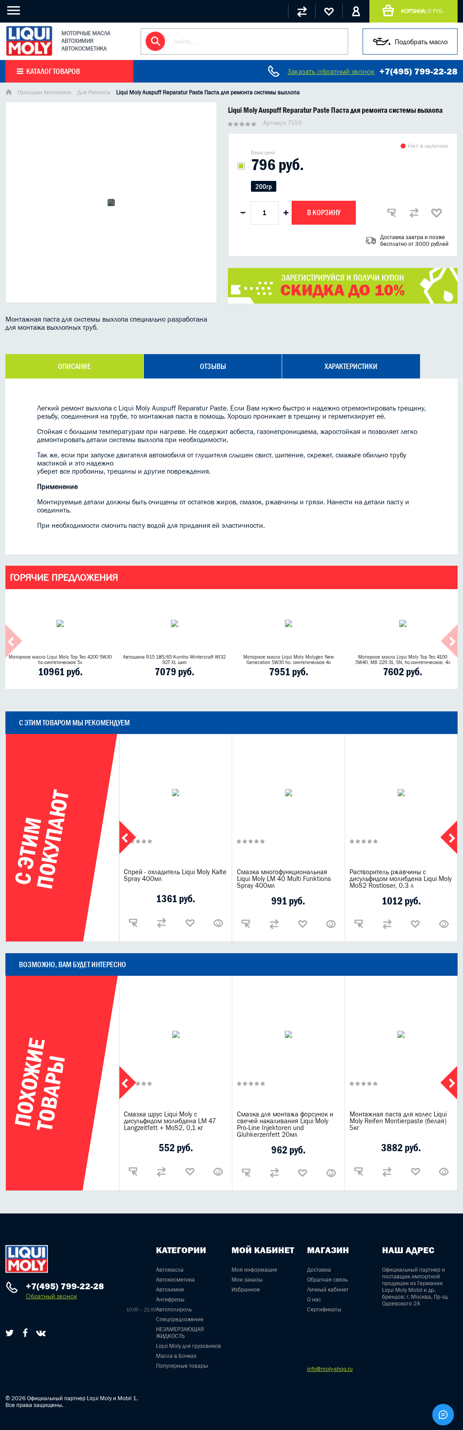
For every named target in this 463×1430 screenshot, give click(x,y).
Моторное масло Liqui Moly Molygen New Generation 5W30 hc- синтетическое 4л (288, 659)
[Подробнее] (218, 923)
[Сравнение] (301, 11)
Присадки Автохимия (44, 92)
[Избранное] (328, 11)
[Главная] (8, 93)
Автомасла (170, 1269)
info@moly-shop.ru (330, 1368)
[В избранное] (436, 213)
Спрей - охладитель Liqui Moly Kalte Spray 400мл (175, 875)
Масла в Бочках (176, 1355)
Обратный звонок (51, 1296)
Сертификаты (324, 1309)
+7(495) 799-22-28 (418, 71)
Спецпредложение (179, 1319)
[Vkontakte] (41, 1333)
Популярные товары (182, 1365)
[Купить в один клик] (391, 212)
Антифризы (170, 1299)
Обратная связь (327, 1279)
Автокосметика (175, 1279)
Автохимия (170, 1289)
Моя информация (254, 1269)
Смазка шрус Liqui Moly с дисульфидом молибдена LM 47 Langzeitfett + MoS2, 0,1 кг (170, 1121)
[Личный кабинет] (355, 11)
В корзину (323, 212)
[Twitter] (9, 1333)
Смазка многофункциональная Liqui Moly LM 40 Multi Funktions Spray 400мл (284, 878)
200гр (263, 186)
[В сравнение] (414, 212)
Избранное (246, 1289)
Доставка (319, 1269)
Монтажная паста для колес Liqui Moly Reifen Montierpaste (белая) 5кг (398, 1121)
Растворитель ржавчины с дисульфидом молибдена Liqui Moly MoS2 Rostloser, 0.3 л (401, 878)
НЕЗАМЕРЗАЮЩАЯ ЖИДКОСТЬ (180, 1332)
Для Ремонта (93, 92)
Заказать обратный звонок (331, 71)
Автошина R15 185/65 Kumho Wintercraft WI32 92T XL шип (174, 659)
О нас (314, 1299)
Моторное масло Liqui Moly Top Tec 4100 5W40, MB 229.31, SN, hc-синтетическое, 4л (402, 659)
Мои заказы (247, 1279)
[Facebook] (25, 1333)
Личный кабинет (328, 1289)
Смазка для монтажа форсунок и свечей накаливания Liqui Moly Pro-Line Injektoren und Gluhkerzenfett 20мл (285, 1124)
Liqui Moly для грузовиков (188, 1345)
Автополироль (174, 1309)
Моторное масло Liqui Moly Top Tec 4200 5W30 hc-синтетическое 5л (60, 659)
